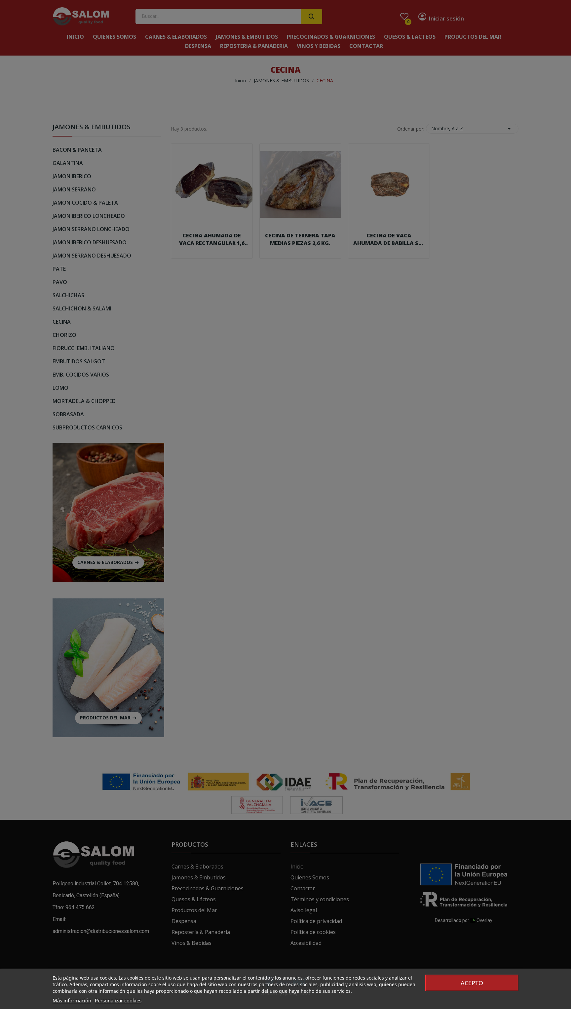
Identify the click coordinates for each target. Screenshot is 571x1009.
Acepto (472, 983)
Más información (72, 1000)
